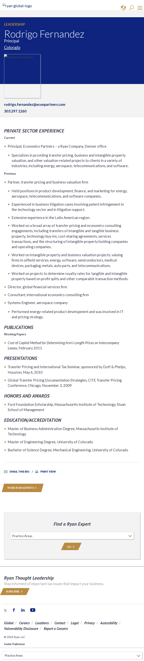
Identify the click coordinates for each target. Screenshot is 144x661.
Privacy (89, 623)
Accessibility (108, 623)
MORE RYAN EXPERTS (21, 487)
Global (9, 623)
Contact (59, 623)
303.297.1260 (15, 111)
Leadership (14, 24)
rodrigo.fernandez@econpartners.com (34, 104)
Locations (42, 623)
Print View (48, 471)
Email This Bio (20, 471)
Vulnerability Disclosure (21, 628)
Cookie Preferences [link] (14, 644)
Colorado (12, 47)
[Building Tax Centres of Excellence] (17, 5)
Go (69, 546)
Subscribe (13, 591)
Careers (24, 623)
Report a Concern (56, 628)
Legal (75, 623)
